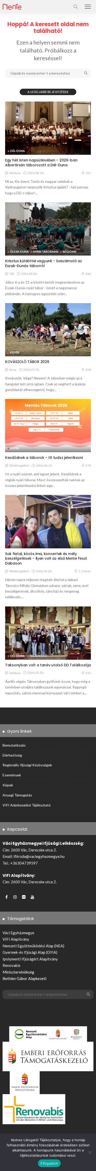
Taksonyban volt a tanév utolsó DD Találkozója (48, 665)
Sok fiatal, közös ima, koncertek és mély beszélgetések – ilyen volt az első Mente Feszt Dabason (46, 558)
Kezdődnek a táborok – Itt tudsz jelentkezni (44, 457)
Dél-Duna (17, 150)
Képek (8, 785)
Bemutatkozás (14, 745)
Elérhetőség (12, 755)
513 (88, 673)
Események (12, 775)
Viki (11, 274)
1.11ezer (84, 571)
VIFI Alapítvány (16, 939)
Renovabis (11, 965)
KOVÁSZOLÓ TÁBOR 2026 (27, 361)
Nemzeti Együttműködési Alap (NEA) (33, 945)
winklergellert (19, 465)
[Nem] (89, 1152)
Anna (12, 369)
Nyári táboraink (45, 251)
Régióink (69, 251)
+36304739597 (24, 863)
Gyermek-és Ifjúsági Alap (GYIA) (30, 952)
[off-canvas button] (88, 7)
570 (88, 465)
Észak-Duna (19, 251)
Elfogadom (49, 1163)
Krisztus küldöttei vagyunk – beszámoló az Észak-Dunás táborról (43, 263)
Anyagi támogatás (17, 795)
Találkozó (38, 655)
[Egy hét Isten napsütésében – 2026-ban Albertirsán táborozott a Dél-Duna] (48, 128)
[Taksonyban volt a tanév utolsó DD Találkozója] (48, 633)
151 (88, 173)
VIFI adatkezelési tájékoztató (27, 805)
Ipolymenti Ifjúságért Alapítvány (30, 959)
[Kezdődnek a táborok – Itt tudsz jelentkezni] (48, 425)
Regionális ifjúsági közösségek (27, 765)
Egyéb (14, 352)
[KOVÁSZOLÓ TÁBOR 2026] (48, 329)
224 (88, 369)
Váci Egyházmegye (18, 932)
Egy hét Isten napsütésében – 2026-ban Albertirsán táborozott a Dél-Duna (41, 163)
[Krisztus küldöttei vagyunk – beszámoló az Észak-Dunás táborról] (48, 229)
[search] (75, 6)
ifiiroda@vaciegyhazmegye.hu (39, 856)
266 (88, 274)
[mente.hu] (12, 6)
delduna (15, 173)
